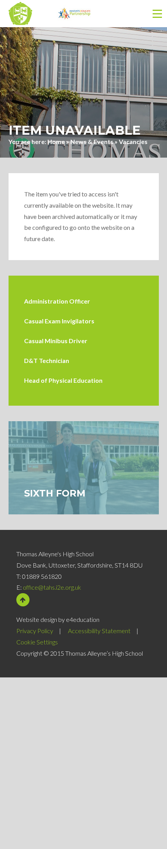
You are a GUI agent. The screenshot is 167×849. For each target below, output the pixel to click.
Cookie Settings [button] (37, 642)
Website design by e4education (57, 619)
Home (56, 141)
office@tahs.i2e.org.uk (52, 587)
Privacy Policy (34, 630)
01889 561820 (42, 576)
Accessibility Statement (99, 630)
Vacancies (133, 141)
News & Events (91, 141)
